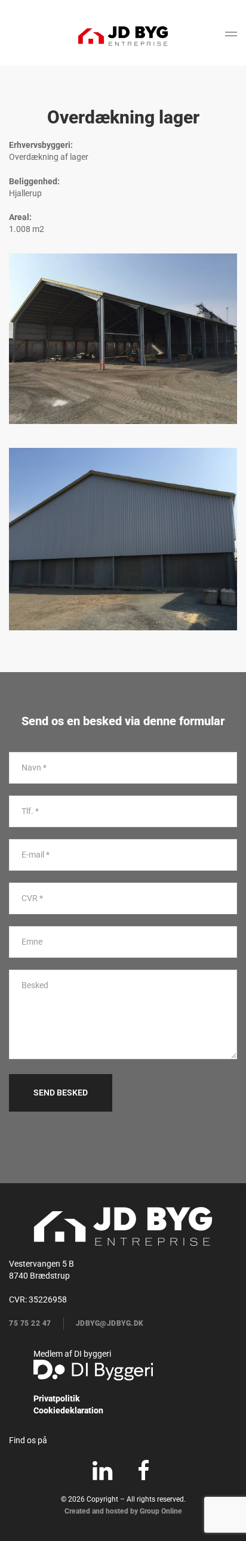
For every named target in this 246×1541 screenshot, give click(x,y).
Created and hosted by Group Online (123, 1511)
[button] (231, 36)
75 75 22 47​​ (30, 1323)
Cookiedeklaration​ (68, 1410)
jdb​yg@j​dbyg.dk (110, 1323)
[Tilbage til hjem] (123, 36)
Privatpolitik (56, 1398)
